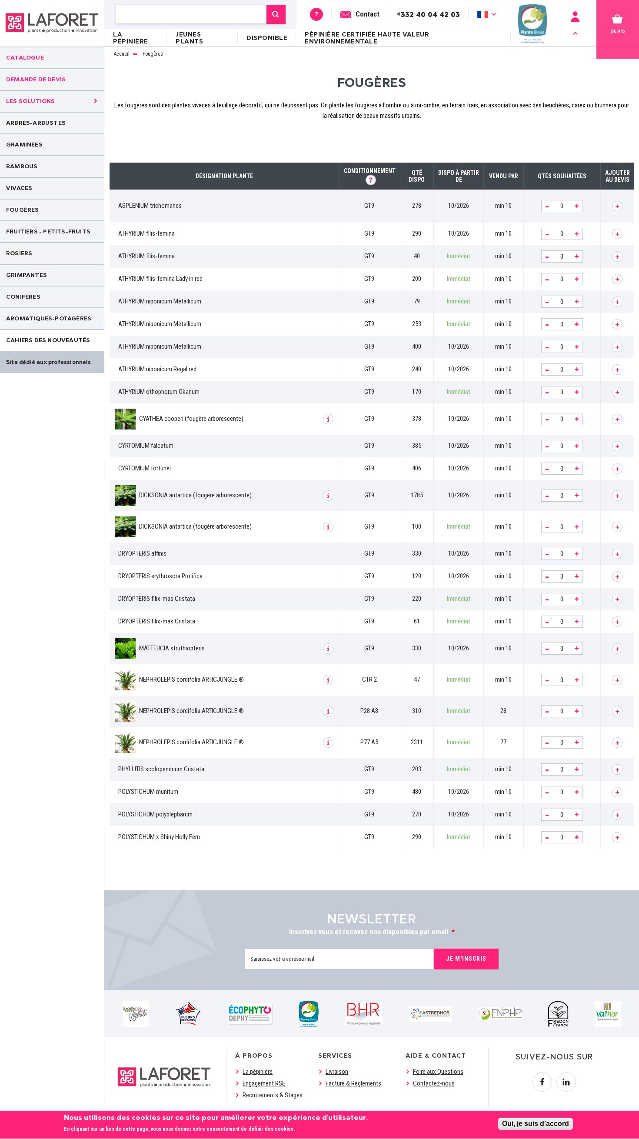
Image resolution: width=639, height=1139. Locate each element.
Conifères (23, 296)
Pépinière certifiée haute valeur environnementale (367, 38)
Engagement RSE (264, 1083)
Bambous (21, 166)
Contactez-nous (434, 1083)
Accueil (122, 54)
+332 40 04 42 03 (428, 14)
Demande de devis (36, 79)
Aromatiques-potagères (48, 318)
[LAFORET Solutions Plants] (52, 23)
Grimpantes (26, 275)
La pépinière (130, 38)
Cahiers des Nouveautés (48, 340)
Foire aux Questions (438, 1072)
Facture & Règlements (353, 1083)
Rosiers (19, 253)
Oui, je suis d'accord (535, 1123)
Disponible (266, 38)
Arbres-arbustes (36, 123)
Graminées (24, 144)
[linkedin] (566, 1082)
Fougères (22, 209)
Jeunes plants (189, 38)
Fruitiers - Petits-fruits (48, 231)
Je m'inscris (466, 958)
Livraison (337, 1072)
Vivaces (19, 188)
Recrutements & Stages (273, 1095)
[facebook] (542, 1082)
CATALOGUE (25, 57)
